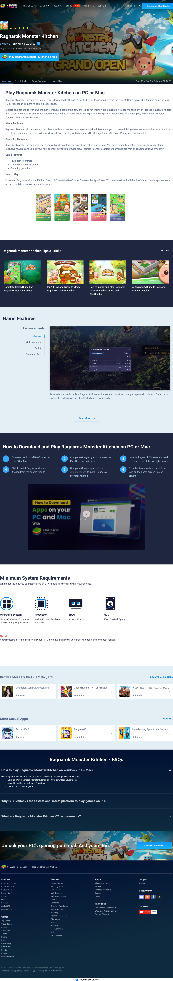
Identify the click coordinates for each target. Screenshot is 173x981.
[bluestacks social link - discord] (141, 897)
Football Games (7, 956)
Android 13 (5, 906)
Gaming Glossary (102, 914)
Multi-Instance (56, 893)
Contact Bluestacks (103, 890)
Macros (54, 899)
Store (72, 6)
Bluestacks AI (6, 893)
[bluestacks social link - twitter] (159, 897)
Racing (4, 940)
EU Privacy (39, 971)
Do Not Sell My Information (54, 971)
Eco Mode (55, 903)
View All (168, 719)
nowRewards (6, 909)
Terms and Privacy (8, 971)
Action (4, 927)
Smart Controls (57, 909)
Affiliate (89, 6)
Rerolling (54, 912)
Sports (4, 950)
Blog (56, 6)
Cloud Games (6, 924)
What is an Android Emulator (106, 911)
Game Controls (57, 883)
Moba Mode (55, 890)
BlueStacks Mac (7, 886)
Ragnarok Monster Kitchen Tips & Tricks (32, 251)
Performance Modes (59, 916)
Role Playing (6, 943)
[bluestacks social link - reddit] (147, 897)
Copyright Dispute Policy (25, 971)
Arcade (4, 934)
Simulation (5, 947)
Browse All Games (161, 677)
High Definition (57, 929)
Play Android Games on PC (106, 908)
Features (28, 6)
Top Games (6, 921)
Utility (53, 932)
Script (53, 922)
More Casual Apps (14, 719)
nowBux (4, 903)
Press (97, 896)
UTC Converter (56, 935)
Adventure (5, 930)
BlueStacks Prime (8, 883)
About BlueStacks (102, 883)
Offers (3, 899)
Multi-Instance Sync (59, 896)
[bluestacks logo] (8, 6)
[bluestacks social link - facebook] (153, 897)
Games (43, 6)
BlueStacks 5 (6, 890)
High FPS (54, 925)
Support (102, 6)
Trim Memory (56, 919)
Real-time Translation (59, 906)
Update (142, 883)
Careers (98, 893)
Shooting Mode (57, 886)
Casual (5, 44)
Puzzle (4, 937)
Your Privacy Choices (89, 979)
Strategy (4, 953)
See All (165, 250)
